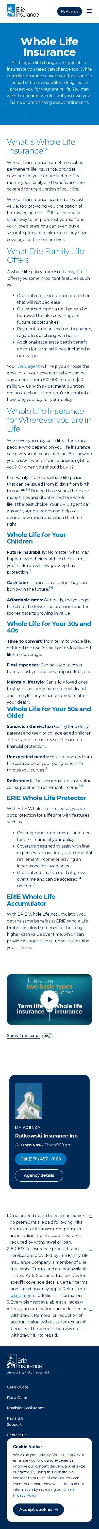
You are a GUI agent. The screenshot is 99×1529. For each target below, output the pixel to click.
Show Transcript (23, 1036)
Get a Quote (17, 1387)
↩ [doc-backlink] (90, 1215)
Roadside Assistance (25, 1408)
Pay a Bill (15, 1418)
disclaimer (20, 1295)
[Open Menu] (89, 11)
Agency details (39, 1175)
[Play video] (49, 999)
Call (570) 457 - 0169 (40, 1159)
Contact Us (17, 1435)
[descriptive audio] (47, 1036)
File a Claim (17, 1397)
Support (14, 1424)
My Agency (69, 11)
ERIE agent (28, 366)
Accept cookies (36, 1509)
